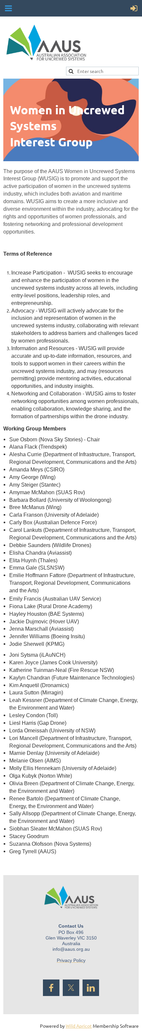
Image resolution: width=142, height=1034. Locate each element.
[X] (71, 987)
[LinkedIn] (91, 987)
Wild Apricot (79, 1026)
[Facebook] (51, 987)
